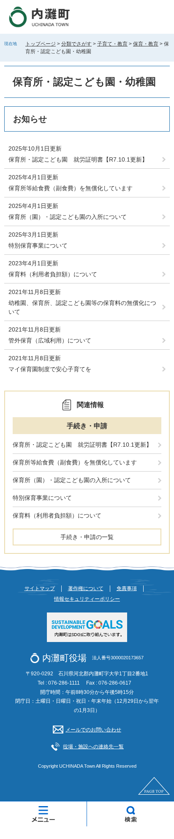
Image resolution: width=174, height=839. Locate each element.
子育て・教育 (112, 44)
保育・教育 (145, 44)
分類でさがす (76, 44)
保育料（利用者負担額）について (52, 274)
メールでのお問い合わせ (93, 730)
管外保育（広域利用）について (49, 340)
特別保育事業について (38, 245)
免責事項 (127, 588)
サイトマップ (39, 588)
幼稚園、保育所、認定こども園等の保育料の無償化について (82, 307)
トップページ (40, 44)
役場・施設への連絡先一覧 (93, 747)
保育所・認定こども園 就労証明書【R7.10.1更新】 (78, 159)
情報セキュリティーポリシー (87, 599)
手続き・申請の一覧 (87, 537)
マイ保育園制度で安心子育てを (49, 369)
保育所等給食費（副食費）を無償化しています (70, 188)
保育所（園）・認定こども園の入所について (67, 216)
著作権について (85, 588)
